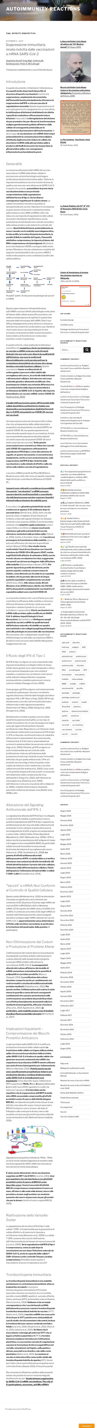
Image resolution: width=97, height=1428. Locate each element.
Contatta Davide (67, 320)
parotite (80, 688)
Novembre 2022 (67, 920)
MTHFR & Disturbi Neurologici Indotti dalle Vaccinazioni (75, 454)
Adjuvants (64, 1063)
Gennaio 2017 (66, 1020)
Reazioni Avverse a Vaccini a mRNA (74, 1080)
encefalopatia (74, 670)
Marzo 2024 (65, 882)
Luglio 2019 (65, 953)
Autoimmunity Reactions (43, 9)
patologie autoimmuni (70, 697)
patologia (65, 693)
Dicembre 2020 (66, 930)
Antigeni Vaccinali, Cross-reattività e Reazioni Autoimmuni (75, 368)
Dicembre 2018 (66, 977)
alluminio (76, 642)
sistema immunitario (79, 711)
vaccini (65, 734)
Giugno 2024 (65, 877)
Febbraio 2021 (66, 925)
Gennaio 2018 (66, 996)
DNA (64, 670)
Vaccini (63, 1112)
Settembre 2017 (67, 1006)
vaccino (74, 734)
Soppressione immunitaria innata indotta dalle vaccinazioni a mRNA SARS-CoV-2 (30, 49)
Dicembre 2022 (66, 915)
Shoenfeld (66, 706)
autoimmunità (67, 665)
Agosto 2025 (65, 830)
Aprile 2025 (65, 849)
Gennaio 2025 (66, 863)
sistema (65, 711)
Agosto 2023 (65, 896)
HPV (85, 670)
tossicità (65, 720)
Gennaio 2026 (66, 820)
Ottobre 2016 (65, 1034)
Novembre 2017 (67, 1001)
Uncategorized (66, 1107)
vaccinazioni (67, 729)
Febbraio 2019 (66, 972)
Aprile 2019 (65, 968)
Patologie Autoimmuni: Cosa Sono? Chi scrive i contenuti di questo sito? (75, 399)
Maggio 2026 (65, 816)
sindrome (77, 706)
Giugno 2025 (65, 839)
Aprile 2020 (65, 939)
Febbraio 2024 (66, 887)
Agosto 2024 (65, 868)
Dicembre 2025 (66, 825)
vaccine (78, 729)
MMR (64, 684)
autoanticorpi (67, 656)
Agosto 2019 (65, 949)
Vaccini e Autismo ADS (69, 1116)
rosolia (84, 702)
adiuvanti (65, 642)
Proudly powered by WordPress (18, 1409)
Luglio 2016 (65, 1044)
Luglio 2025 (65, 835)
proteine (65, 702)
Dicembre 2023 (66, 892)
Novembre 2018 (67, 982)
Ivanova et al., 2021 (16, 397)
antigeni (75, 647)
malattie (65, 679)
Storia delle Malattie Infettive (72, 1093)
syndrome (75, 716)
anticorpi (65, 647)
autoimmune (81, 656)
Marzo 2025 (65, 854)
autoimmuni (66, 661)
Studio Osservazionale (69, 1098)
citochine (80, 665)
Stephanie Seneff (14, 60)
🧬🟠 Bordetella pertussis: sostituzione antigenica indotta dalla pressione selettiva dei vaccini (74, 493)
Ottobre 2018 (65, 987)
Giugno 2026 (65, 811)
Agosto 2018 (65, 991)
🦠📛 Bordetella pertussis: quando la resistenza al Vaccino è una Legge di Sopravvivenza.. (75, 537)
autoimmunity (80, 661)
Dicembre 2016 (66, 1025)
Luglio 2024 (65, 873)
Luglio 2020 (65, 934)
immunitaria (66, 674)
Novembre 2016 (67, 1029)
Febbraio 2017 (66, 1015)
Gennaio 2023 (66, 911)
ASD (84, 647)
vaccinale (76, 720)
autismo (72, 652)
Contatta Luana (66, 325)
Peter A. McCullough (29, 64)
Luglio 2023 (65, 901)
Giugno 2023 (65, 906)
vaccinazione (77, 725)
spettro (65, 716)
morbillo (73, 684)
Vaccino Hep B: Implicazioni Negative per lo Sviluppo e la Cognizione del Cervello (75, 420)
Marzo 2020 (65, 944)
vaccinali (65, 725)
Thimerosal (64, 1102)
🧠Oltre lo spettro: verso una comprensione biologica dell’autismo (75, 389)
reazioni (75, 702)
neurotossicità (67, 688)
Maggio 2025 (65, 844)
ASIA (64, 652)
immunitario (79, 674)
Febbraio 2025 (66, 858)
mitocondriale (77, 679)
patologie (76, 693)
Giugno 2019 (65, 958)
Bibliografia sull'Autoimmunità (72, 1068)
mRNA (82, 684)
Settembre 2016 (67, 1039)
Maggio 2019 (65, 963)
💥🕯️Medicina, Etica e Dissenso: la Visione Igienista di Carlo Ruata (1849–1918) (74, 602)
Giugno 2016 (65, 1048)
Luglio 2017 (65, 1010)
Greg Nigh (27, 60)
